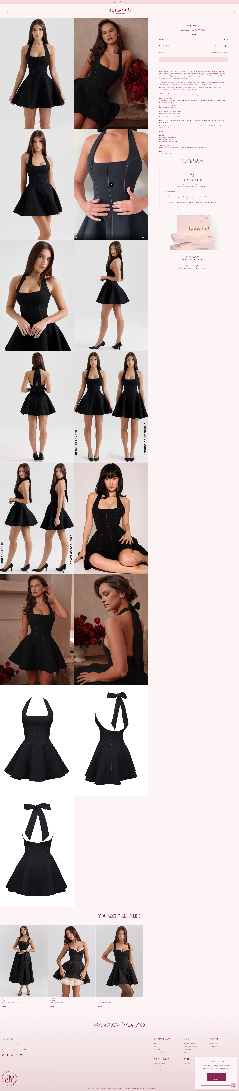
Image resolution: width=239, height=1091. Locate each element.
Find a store (187, 1063)
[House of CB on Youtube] (21, 1055)
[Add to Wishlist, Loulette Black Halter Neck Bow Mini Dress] (198, 26)
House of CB (213, 1043)
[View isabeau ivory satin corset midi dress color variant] (3, 999)
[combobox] (192, 191)
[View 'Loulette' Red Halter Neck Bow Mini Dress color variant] (224, 40)
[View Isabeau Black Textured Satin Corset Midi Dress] (24, 961)
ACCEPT (216, 1075)
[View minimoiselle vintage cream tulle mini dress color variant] (53, 999)
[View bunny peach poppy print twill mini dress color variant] (99, 999)
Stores (187, 1059)
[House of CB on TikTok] (3, 1055)
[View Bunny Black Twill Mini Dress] (119, 961)
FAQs (155, 1046)
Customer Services (159, 1053)
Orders (187, 1039)
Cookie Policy (158, 1067)
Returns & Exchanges (190, 1046)
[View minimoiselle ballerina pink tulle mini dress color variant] (51, 999)
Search (11, 11)
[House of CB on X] (16, 1055)
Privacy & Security (159, 1063)
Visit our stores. (126, 2)
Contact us (157, 1043)
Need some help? (162, 1039)
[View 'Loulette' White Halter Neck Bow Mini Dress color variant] (227, 40)
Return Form (187, 1053)
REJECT (216, 1079)
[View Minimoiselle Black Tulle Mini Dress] (71, 961)
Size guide (166, 45)
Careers (212, 1049)
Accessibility (157, 1070)
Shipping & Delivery (189, 1043)
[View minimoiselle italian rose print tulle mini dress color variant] (55, 999)
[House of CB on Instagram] (12, 1055)
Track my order (188, 1049)
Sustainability (214, 1046)
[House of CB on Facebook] (7, 1055)
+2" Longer (224, 52)
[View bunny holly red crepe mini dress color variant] (101, 999)
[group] (194, 34)
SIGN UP (26, 1049)
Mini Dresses (170, 107)
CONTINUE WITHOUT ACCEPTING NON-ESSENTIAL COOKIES (216, 1085)
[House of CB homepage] (9, 1078)
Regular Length (216, 52)
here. (229, 1069)
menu (4, 11)
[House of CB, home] (119, 11)
